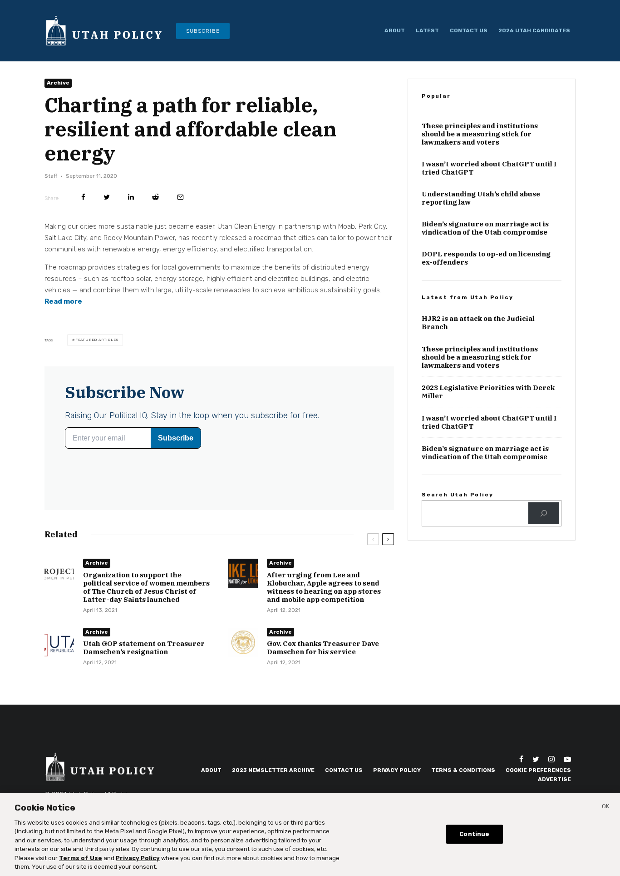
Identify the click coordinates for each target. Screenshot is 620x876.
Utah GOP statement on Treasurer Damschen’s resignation (144, 648)
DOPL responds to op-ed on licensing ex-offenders (486, 258)
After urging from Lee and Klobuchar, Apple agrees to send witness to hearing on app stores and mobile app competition (324, 587)
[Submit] (155, 197)
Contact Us (468, 30)
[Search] (543, 513)
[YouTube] (567, 759)
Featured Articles (96, 340)
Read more (63, 301)
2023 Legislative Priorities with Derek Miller (488, 392)
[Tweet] (106, 197)
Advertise (554, 779)
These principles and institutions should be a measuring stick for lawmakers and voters (480, 134)
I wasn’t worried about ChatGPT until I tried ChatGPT (489, 168)
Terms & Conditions (463, 770)
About (394, 30)
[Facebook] (521, 759)
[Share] (83, 197)
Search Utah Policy (457, 494)
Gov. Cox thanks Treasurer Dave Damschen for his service (323, 648)
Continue (474, 834)
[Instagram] (551, 759)
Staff (50, 176)
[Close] (605, 808)
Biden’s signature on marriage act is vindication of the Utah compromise (485, 228)
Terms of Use (80, 858)
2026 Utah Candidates (534, 30)
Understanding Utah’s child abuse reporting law (481, 198)
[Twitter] (536, 759)
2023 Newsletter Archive (273, 770)
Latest (427, 30)
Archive (58, 83)
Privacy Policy (397, 770)
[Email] (180, 197)
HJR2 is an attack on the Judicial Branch (478, 323)
